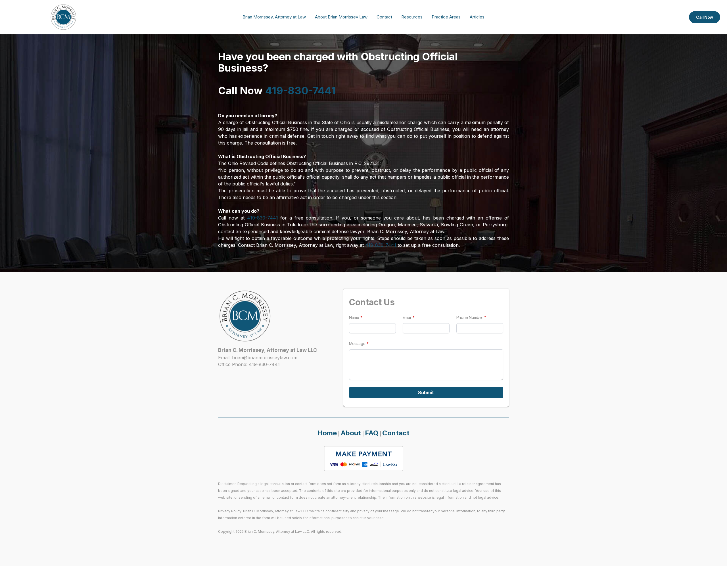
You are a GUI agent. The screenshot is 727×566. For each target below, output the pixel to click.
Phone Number (469, 317)
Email (407, 317)
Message (357, 343)
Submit (426, 392)
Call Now (704, 17)
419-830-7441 (300, 90)
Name (354, 317)
